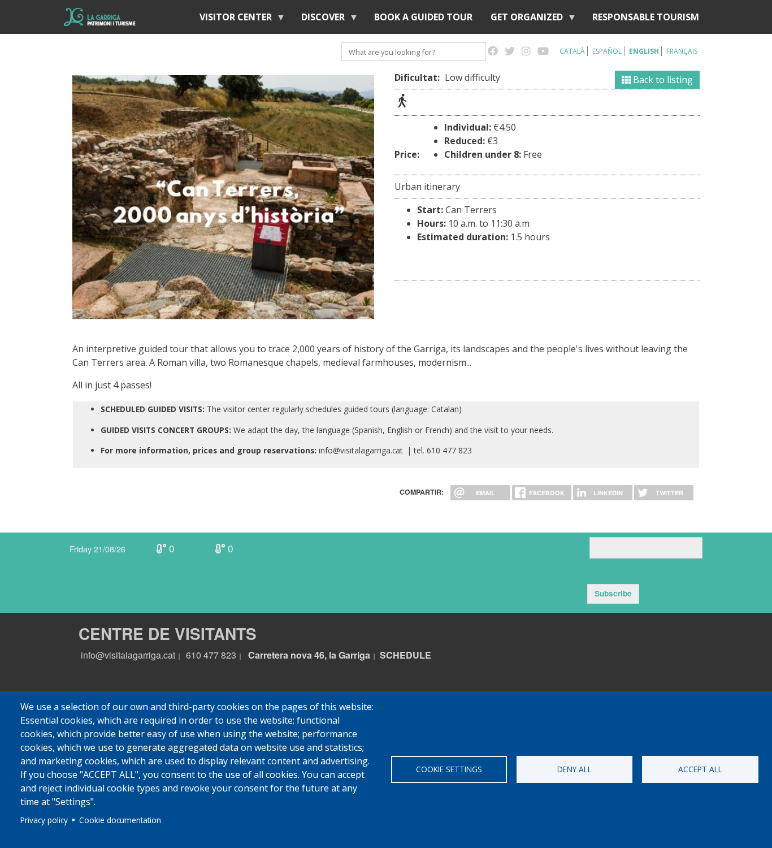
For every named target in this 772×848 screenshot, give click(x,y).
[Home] (100, 17)
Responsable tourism (645, 17)
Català (572, 51)
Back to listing (662, 79)
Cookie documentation (120, 820)
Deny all (574, 769)
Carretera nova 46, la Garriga (309, 654)
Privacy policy (44, 820)
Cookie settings (449, 769)
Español (607, 51)
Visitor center (231, 19)
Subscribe (613, 593)
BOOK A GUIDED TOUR (423, 17)
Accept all (700, 769)
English (644, 51)
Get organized (522, 19)
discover (318, 19)
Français (681, 51)
